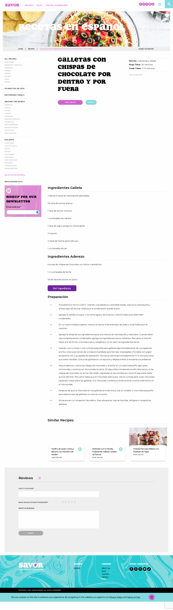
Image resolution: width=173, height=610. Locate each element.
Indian (7, 110)
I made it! (91, 102)
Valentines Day (11, 168)
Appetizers (9, 62)
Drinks (7, 73)
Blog (39, 5)
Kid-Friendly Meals (14, 95)
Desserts (9, 68)
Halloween (9, 154)
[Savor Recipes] (12, 4)
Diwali (7, 149)
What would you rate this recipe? (33, 502)
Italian (8, 113)
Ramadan (8, 163)
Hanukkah (9, 157)
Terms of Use (133, 597)
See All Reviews (135, 75)
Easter (8, 151)
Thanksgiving (11, 166)
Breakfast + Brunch (13, 65)
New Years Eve (11, 160)
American (9, 105)
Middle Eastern (11, 127)
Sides (7, 79)
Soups (7, 82)
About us (106, 568)
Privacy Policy (116, 597)
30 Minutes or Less (14, 88)
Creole (8, 108)
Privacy (105, 577)
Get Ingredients (62, 288)
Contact (105, 574)
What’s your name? (26, 488)
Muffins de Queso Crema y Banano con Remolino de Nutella (63, 452)
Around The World (15, 102)
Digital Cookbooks (57, 5)
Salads (8, 76)
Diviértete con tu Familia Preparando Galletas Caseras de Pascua (104, 452)
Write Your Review (26, 508)
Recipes (29, 5)
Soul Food (9, 130)
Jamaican (9, 116)
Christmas (9, 143)
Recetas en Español (15, 175)
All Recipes (10, 59)
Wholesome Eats (13, 182)
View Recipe (57, 457)
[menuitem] (29, 5)
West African (10, 133)
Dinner (8, 71)
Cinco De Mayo (11, 146)
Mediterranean (11, 125)
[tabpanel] (107, 147)
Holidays (9, 140)
